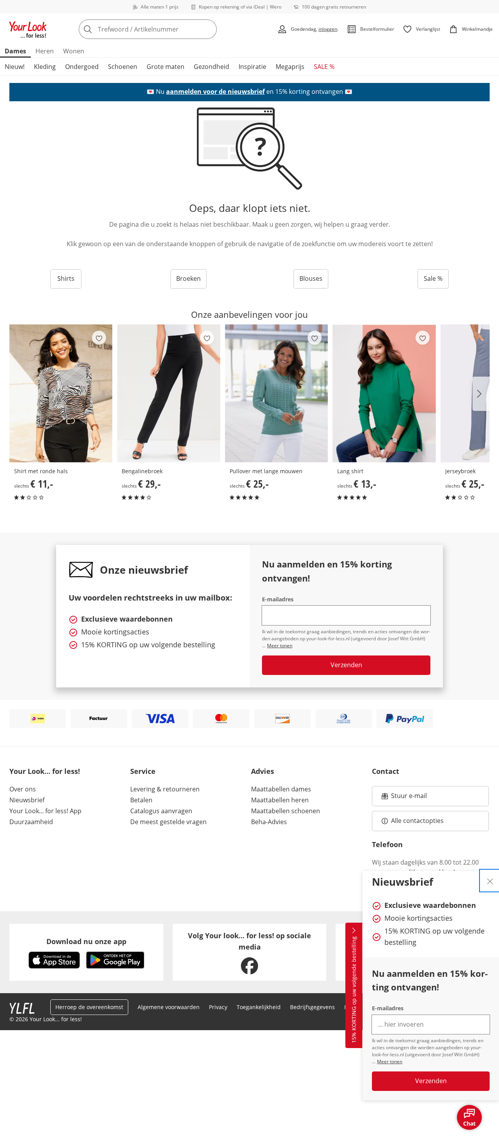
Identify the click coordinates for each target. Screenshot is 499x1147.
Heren (44, 51)
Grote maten (165, 66)
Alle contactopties (417, 820)
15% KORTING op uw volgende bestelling (353, 990)
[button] (481, 394)
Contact (385, 771)
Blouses (310, 278)
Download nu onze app (86, 941)
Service (143, 771)
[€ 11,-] (60, 393)
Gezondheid (211, 66)
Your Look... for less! (44, 771)
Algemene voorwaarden (169, 1007)
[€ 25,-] (276, 393)
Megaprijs (290, 66)
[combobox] (165, 29)
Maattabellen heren (280, 800)
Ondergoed (82, 66)
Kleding (45, 66)
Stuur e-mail (408, 798)
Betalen (141, 800)
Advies (262, 771)
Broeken (188, 278)
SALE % (324, 66)
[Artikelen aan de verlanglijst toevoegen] (99, 338)
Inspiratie (252, 66)
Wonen (73, 51)
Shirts (65, 278)
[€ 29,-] (168, 393)
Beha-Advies (269, 822)
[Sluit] (490, 880)
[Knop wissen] (208, 29)
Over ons (22, 789)
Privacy (218, 1007)
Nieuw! (15, 66)
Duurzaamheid (31, 822)
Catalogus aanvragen (161, 811)
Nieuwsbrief (26, 800)
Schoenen (122, 66)
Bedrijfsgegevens (312, 1007)
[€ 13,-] (384, 393)
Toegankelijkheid (259, 1007)
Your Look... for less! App (45, 811)
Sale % (433, 278)
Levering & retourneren (165, 789)
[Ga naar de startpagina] (28, 29)
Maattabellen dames (281, 789)
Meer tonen (389, 1061)
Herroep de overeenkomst (89, 1007)
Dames (15, 51)
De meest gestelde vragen (168, 822)
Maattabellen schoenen (285, 811)
